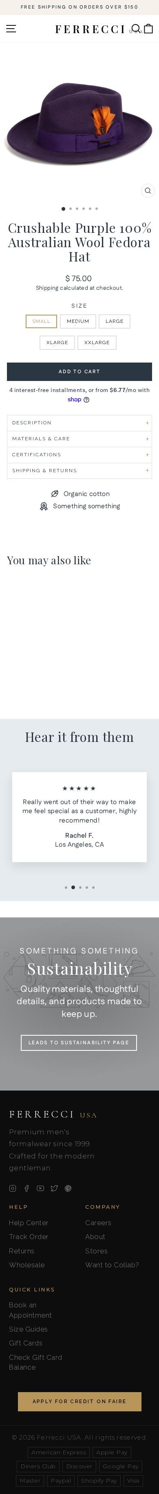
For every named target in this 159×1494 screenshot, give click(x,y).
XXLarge (97, 342)
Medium (78, 321)
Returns (22, 1251)
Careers (98, 1223)
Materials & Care (41, 439)
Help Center (29, 1223)
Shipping (47, 288)
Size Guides (28, 1329)
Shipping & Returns (44, 470)
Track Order (29, 1237)
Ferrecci (53, 1114)
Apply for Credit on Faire (80, 1401)
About (95, 1237)
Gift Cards (25, 1343)
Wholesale (27, 1265)
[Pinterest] (68, 1188)
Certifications (36, 454)
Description (32, 423)
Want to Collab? (112, 1265)
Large (115, 321)
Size (79, 306)
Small (41, 321)
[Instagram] (12, 1188)
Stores (96, 1251)
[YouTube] (40, 1188)
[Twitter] (54, 1188)
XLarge (57, 342)
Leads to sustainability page (79, 1042)
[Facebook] (26, 1188)
